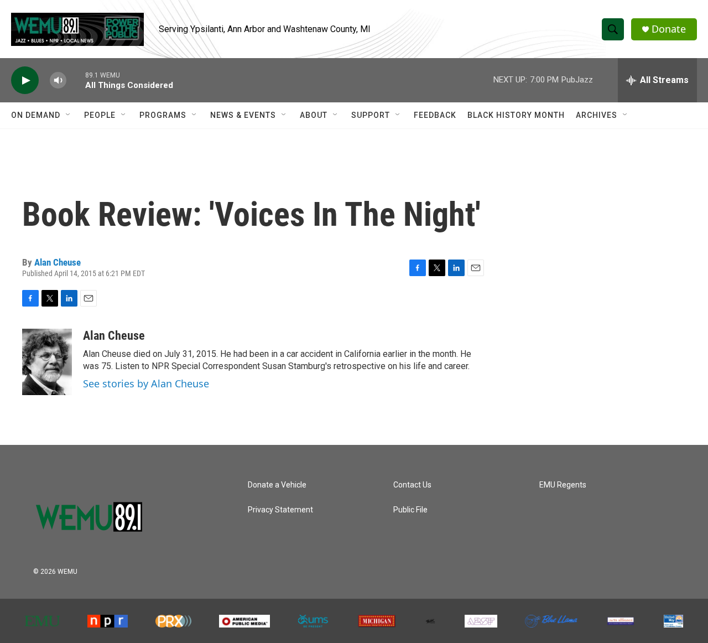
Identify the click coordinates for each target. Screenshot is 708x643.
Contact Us (412, 485)
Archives (596, 115)
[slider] (75, 80)
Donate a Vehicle (277, 485)
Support (370, 115)
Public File (410, 510)
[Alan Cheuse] (47, 362)
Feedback (435, 115)
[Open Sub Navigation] (68, 115)
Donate (669, 29)
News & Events (243, 115)
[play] (25, 80)
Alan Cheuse (57, 262)
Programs (162, 115)
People (100, 115)
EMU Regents (562, 485)
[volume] (58, 80)
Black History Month (516, 115)
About (313, 115)
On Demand (35, 115)
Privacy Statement (280, 510)
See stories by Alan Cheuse (146, 383)
